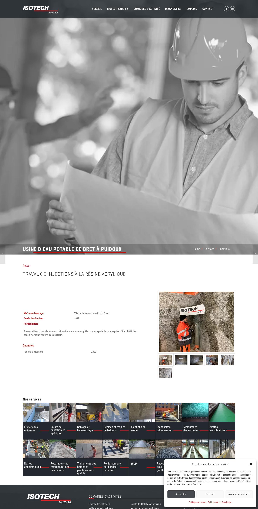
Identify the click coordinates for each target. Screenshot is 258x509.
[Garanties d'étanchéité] (222, 449)
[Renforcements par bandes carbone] (115, 449)
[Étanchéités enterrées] (36, 412)
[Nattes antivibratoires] (222, 412)
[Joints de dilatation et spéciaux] (62, 412)
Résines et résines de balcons (114, 428)
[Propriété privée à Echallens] (255, 254)
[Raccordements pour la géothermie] (169, 449)
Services (209, 249)
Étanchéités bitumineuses (165, 428)
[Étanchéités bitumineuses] (169, 412)
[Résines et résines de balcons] (115, 412)
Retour (26, 265)
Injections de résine (137, 428)
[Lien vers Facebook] (226, 8)
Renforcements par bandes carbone (113, 467)
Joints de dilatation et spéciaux (58, 430)
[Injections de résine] (142, 412)
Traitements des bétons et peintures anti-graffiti (86, 468)
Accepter (181, 494)
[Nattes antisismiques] (36, 449)
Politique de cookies (197, 502)
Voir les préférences (239, 494)
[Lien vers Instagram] (232, 8)
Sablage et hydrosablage (85, 428)
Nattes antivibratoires (218, 428)
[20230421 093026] (212, 359)
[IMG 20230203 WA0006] (196, 322)
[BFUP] (142, 449)
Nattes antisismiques (32, 465)
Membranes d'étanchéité (190, 428)
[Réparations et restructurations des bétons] (62, 449)
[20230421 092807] (165, 372)
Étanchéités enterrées (31, 428)
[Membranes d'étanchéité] (195, 412)
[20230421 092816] (227, 359)
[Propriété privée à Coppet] (2, 254)
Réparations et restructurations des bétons (60, 467)
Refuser (210, 494)
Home (196, 249)
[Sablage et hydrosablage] (89, 412)
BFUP (133, 463)
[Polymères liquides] (195, 449)
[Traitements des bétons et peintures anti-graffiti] (89, 449)
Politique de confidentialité (219, 502)
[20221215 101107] (196, 359)
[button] (251, 464)
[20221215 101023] (181, 359)
